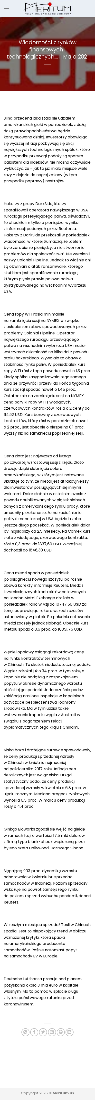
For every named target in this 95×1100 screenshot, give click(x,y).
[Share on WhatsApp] (25, 1032)
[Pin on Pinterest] (61, 1032)
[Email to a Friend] (52, 1032)
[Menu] (7, 8)
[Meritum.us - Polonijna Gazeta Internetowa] (48, 8)
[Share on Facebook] (34, 1032)
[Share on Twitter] (43, 1032)
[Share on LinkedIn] (70, 1032)
